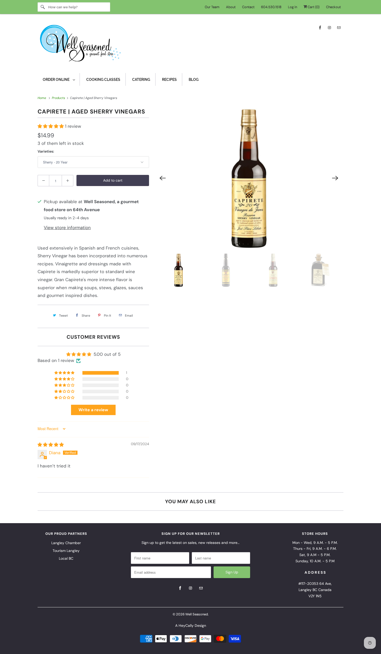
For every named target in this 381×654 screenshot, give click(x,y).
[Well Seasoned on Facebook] (320, 27)
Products (59, 98)
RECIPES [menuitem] (169, 79)
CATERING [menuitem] (141, 79)
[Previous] (162, 178)
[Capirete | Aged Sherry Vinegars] (249, 178)
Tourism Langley (66, 550)
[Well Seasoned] (190, 45)
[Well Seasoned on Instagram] (329, 27)
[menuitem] (59, 79)
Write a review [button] (93, 410)
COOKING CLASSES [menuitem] (103, 79)
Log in (292, 7)
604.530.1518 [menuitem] (271, 7)
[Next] (335, 178)
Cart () (313, 7)
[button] (51, 126)
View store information (67, 227)
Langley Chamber (66, 543)
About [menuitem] (231, 7)
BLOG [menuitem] (194, 79)
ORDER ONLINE (56, 79)
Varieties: (46, 151)
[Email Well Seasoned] (338, 27)
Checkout (333, 7)
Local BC (66, 558)
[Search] (43, 7)
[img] (51, 444)
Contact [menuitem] (248, 7)
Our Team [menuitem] (212, 7)
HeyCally (186, 625)
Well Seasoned (196, 614)
